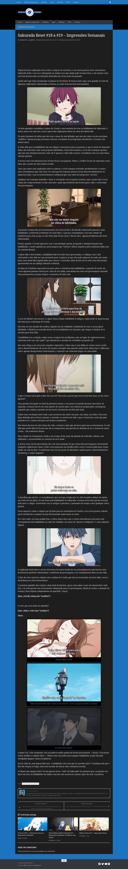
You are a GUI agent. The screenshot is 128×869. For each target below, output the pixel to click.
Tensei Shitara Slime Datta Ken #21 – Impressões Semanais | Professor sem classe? (62, 835)
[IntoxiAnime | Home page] (29, 12)
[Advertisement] (64, 55)
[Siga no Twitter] (102, 864)
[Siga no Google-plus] (109, 864)
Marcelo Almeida (28, 40)
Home (18, 2)
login (33, 851)
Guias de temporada (31, 2)
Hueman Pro (37, 865)
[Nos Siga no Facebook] (99, 864)
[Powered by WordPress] (25, 865)
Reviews (44, 2)
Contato (75, 2)
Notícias (60, 2)
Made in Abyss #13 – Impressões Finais (93, 833)
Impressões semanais (26, 27)
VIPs (68, 2)
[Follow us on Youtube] (106, 864)
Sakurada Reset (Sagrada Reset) (30, 783)
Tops (52, 2)
